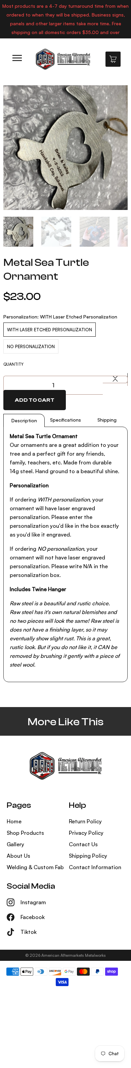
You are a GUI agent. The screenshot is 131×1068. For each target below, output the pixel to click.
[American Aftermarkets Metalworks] (62, 59)
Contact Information (95, 867)
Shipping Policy (88, 855)
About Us (18, 855)
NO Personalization (31, 346)
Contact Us (83, 844)
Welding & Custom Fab (35, 867)
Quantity (13, 364)
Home (14, 821)
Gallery (15, 844)
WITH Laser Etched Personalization (49, 329)
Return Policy (85, 821)
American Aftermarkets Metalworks (73, 955)
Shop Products (25, 832)
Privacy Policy (86, 832)
